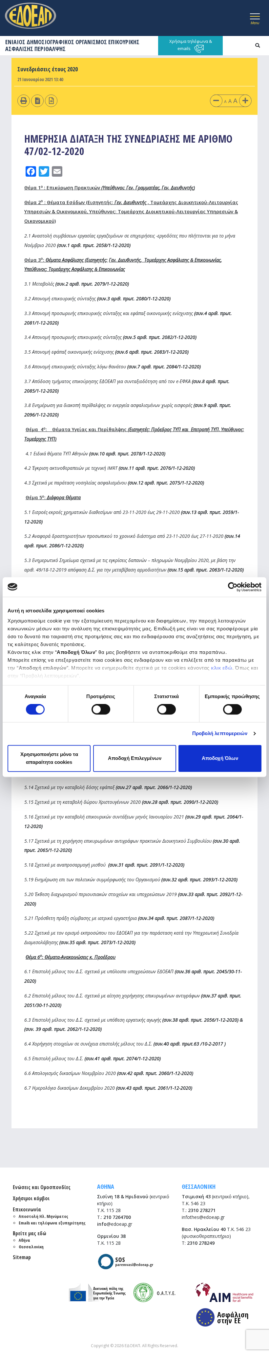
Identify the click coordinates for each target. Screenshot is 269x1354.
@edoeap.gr (114, 1224)
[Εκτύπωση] (23, 100)
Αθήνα (24, 1240)
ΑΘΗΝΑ (105, 1186)
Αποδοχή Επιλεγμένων (134, 758)
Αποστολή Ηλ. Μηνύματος (43, 1216)
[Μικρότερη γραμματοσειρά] (216, 100)
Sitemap (22, 1257)
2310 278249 (201, 1243)
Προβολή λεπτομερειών (220, 733)
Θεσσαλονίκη (31, 1247)
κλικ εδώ (221, 668)
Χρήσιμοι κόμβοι (31, 1198)
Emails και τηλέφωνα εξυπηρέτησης (52, 1223)
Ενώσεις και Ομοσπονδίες (42, 1187)
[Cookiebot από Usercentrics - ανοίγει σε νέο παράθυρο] (232, 587)
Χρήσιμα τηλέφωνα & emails (190, 44)
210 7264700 (117, 1217)
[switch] (101, 709)
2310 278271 (202, 1210)
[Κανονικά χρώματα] (51, 100)
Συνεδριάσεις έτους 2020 (47, 69)
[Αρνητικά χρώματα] (37, 100)
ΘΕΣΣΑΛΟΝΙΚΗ (199, 1186)
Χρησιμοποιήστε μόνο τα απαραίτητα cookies (49, 758)
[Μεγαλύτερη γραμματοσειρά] (245, 100)
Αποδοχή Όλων (220, 758)
